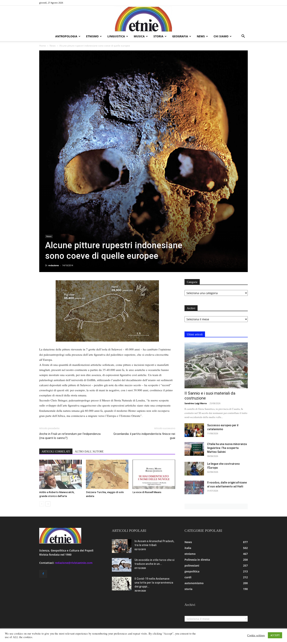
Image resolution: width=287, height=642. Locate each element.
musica (139, 36)
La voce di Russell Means (147, 492)
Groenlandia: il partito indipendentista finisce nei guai (144, 436)
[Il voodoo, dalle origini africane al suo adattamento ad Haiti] (194, 487)
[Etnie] (143, 19)
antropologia (66, 36)
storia (158, 36)
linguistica (116, 36)
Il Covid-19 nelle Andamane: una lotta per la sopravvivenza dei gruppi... (154, 582)
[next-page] (47, 503)
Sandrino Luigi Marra (195, 403)
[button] (243, 37)
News (53, 45)
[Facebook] (43, 574)
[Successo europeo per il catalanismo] (194, 430)
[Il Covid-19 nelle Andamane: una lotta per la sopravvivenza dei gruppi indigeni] (121, 583)
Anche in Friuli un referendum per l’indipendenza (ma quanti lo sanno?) (70, 436)
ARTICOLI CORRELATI (56, 451)
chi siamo (221, 36)
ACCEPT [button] (275, 635)
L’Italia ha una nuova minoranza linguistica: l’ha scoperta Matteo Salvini (227, 447)
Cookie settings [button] (256, 635)
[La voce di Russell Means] (154, 474)
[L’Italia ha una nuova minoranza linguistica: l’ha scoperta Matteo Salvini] (194, 449)
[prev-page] (41, 503)
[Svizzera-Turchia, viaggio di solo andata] (107, 474)
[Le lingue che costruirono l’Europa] (194, 468)
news (201, 36)
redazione (53, 265)
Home (42, 45)
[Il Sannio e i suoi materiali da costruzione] (216, 365)
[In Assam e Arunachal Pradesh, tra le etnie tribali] (121, 546)
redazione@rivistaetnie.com (74, 563)
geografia (180, 36)
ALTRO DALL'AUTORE (89, 451)
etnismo (92, 36)
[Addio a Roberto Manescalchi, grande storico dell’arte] (60, 474)
